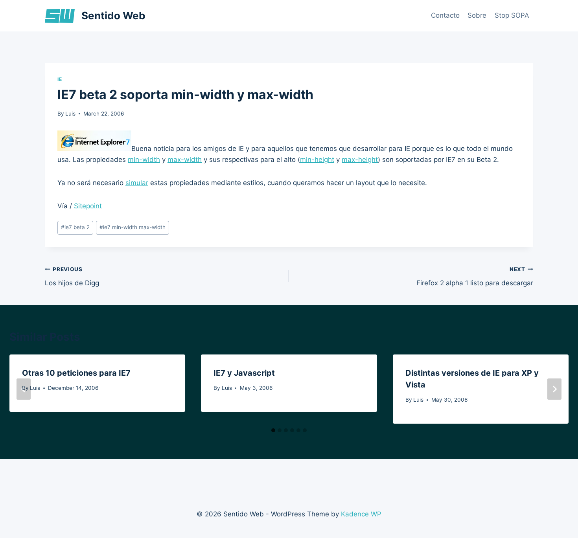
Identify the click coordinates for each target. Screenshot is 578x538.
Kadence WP (361, 514)
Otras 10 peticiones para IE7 (76, 373)
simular (136, 183)
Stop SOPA (512, 15)
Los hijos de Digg (72, 276)
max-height (360, 159)
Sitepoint (88, 206)
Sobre (477, 15)
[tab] (273, 430)
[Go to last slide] (24, 389)
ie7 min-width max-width (132, 227)
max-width (185, 159)
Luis (70, 113)
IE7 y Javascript (244, 373)
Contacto (445, 15)
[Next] (554, 389)
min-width (144, 159)
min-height (317, 159)
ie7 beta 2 (75, 227)
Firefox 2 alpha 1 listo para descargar (474, 276)
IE (59, 79)
